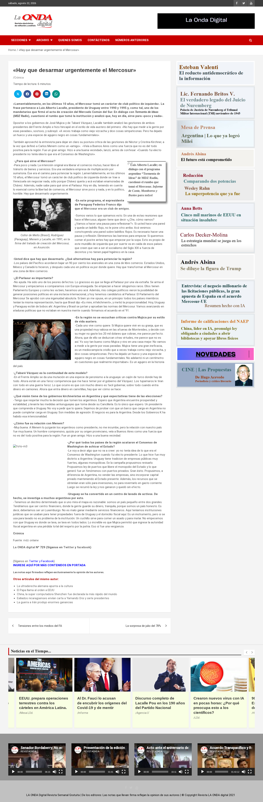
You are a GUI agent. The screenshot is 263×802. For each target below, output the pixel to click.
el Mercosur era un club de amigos (105, 208)
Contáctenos (99, 40)
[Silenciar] (54, 772)
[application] (37, 759)
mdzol (148, 195)
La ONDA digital (24, 547)
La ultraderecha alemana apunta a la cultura (45, 586)
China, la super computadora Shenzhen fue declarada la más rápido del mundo (67, 594)
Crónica (19, 77)
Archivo (42, 40)
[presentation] (246, 652)
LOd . (139, 717)
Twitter (68, 547)
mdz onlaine (31, 540)
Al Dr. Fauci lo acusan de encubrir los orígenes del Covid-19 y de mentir (44, 703)
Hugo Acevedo (203, 712)
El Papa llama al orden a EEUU (35, 590)
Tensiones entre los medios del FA (40, 626)
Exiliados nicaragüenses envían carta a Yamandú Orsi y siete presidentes (63, 598)
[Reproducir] (13, 772)
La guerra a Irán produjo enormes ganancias (45, 602)
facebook (83, 547)
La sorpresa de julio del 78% (143, 626)
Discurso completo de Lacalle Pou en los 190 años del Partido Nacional (102, 703)
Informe (25, 712)
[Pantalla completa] (61, 772)
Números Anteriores (132, 40)
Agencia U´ (84, 712)
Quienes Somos (70, 40)
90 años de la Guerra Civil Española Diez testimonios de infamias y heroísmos (217, 703)
